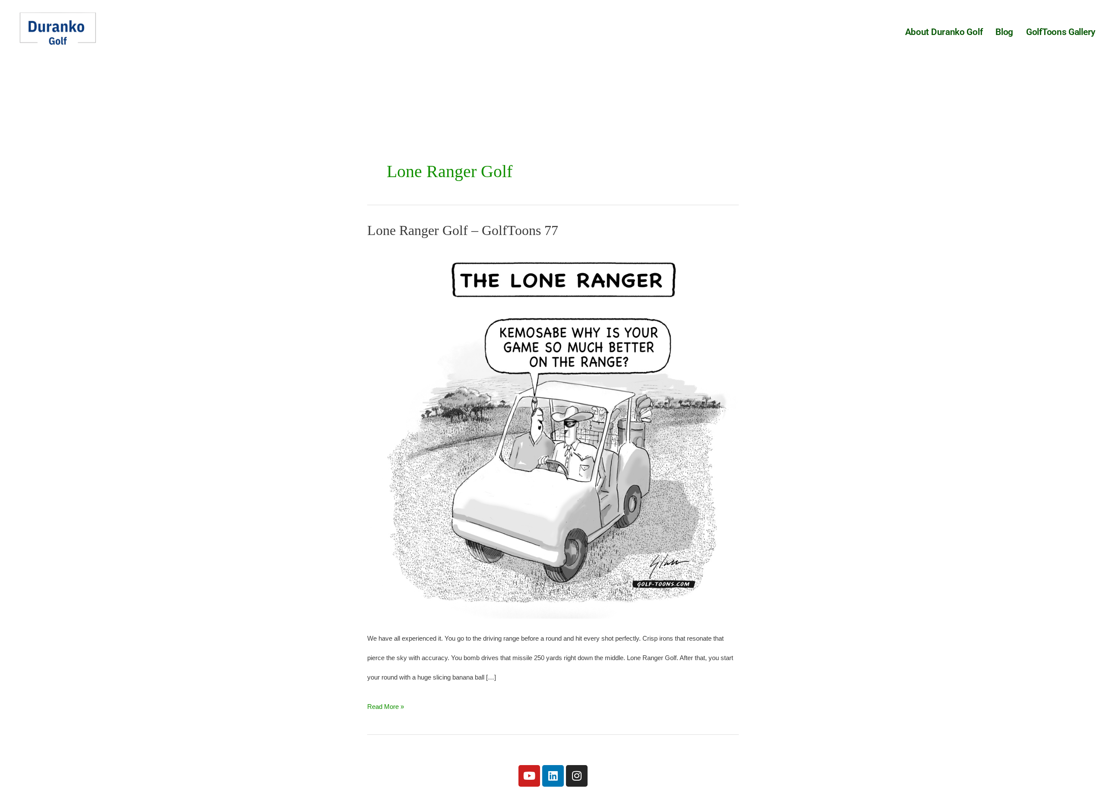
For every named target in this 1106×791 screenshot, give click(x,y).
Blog (1004, 32)
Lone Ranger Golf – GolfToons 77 (462, 230)
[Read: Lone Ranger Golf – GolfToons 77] (553, 432)
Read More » (385, 703)
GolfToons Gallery (1060, 32)
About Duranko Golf (944, 32)
